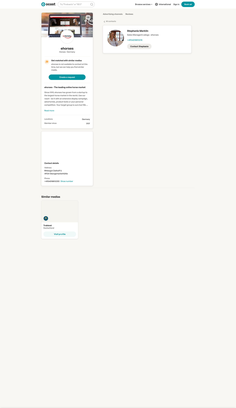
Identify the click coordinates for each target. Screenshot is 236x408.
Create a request (67, 77)
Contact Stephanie (139, 46)
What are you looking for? (70, 2)
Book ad (188, 4)
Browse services (143, 4)
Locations (48, 119)
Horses (62, 52)
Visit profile (60, 234)
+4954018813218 (134, 40)
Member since (50, 123)
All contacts (111, 21)
